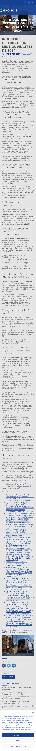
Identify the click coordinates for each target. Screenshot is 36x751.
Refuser (18, 741)
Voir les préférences (18, 746)
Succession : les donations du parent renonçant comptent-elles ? (16, 702)
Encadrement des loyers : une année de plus (18, 707)
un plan (16, 101)
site (24, 300)
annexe (24, 268)
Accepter (18, 735)
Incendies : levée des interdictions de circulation (16, 689)
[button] (33, 713)
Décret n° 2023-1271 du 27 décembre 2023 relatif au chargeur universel (16, 563)
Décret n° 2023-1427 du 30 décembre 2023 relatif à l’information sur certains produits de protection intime (19, 533)
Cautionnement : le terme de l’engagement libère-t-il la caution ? (16, 693)
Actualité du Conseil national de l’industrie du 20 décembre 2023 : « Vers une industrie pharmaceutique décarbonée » (20, 497)
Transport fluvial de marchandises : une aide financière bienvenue (17, 698)
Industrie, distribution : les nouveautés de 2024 (17, 631)
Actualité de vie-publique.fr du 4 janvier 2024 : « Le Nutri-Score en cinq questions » (19, 625)
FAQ (18, 488)
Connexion (29, 2)
